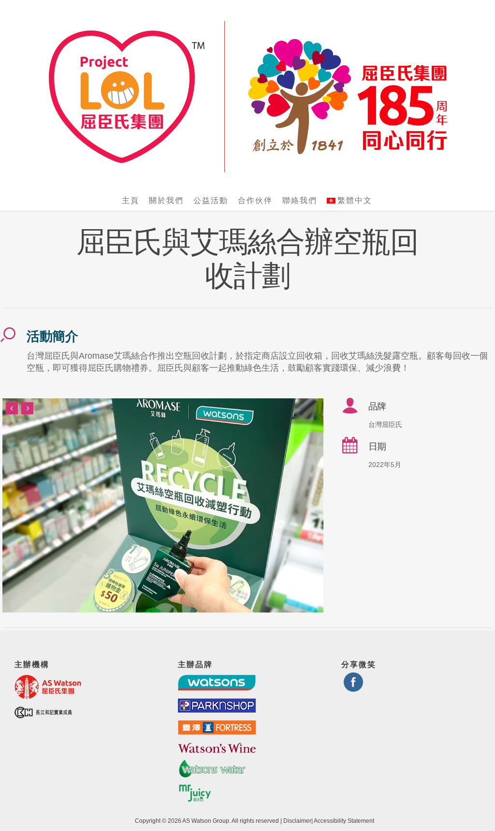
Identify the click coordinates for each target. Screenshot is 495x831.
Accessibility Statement (344, 820)
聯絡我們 (299, 200)
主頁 (130, 200)
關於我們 (166, 200)
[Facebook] (353, 687)
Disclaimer (297, 820)
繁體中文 (354, 200)
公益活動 (210, 200)
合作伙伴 (255, 200)
